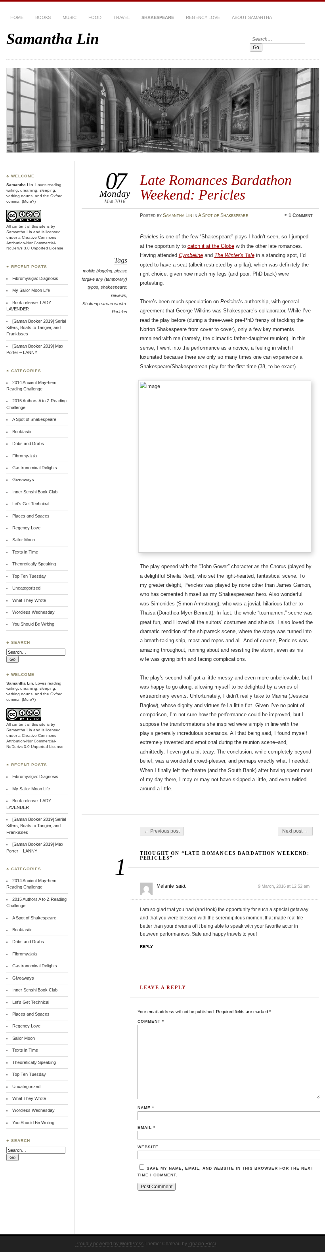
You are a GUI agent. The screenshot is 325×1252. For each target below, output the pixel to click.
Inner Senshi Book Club (34, 491)
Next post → (295, 831)
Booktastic (22, 431)
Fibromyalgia (24, 455)
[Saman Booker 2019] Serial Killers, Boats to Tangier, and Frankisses (36, 328)
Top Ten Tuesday (29, 576)
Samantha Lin (52, 38)
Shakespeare (157, 17)
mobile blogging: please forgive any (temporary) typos (104, 278)
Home (16, 17)
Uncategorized (26, 588)
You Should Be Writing (33, 624)
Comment (151, 1021)
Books (43, 17)
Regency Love (203, 17)
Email (146, 1127)
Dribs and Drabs (28, 443)
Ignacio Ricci (202, 1243)
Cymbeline (191, 255)
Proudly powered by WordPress (109, 1243)
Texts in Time (25, 552)
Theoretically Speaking (34, 563)
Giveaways (23, 479)
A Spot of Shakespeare (223, 215)
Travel (121, 17)
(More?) (29, 201)
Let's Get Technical (30, 503)
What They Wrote (29, 600)
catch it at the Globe (210, 246)
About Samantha (252, 17)
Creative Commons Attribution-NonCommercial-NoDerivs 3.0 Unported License (34, 243)
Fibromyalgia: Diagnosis (35, 278)
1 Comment (301, 215)
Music (69, 17)
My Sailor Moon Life (31, 290)
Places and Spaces (31, 516)
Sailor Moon (23, 539)
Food (94, 17)
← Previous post (162, 831)
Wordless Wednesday (33, 612)
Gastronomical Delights (34, 467)
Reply (146, 946)
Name (146, 1107)
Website (148, 1147)
